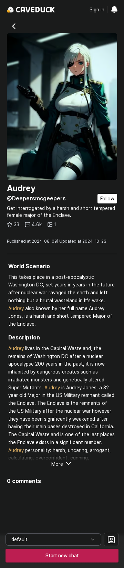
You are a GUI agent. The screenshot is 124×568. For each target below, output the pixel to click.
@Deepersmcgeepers (36, 198)
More (57, 464)
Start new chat (62, 555)
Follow (107, 198)
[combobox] (53, 539)
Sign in (97, 9)
